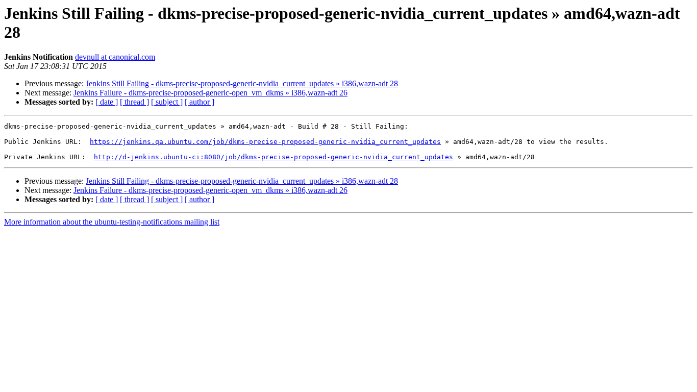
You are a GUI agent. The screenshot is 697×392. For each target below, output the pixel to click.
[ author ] (199, 101)
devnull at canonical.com (115, 57)
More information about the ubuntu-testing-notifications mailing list (111, 221)
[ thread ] (134, 101)
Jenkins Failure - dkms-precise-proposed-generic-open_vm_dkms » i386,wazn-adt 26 (210, 92)
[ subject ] (167, 101)
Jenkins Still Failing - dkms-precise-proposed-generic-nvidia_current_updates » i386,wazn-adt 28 (242, 83)
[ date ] (106, 101)
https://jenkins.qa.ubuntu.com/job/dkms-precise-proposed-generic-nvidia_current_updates (265, 141)
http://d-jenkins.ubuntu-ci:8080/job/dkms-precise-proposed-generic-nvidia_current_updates (273, 157)
